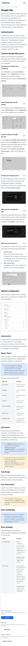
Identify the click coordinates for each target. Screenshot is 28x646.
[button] (14, 90)
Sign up (7, 617)
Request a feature (7, 641)
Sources (11, 6)
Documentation (6, 6)
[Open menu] (24, 3)
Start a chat (7, 629)
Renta (2, 6)
